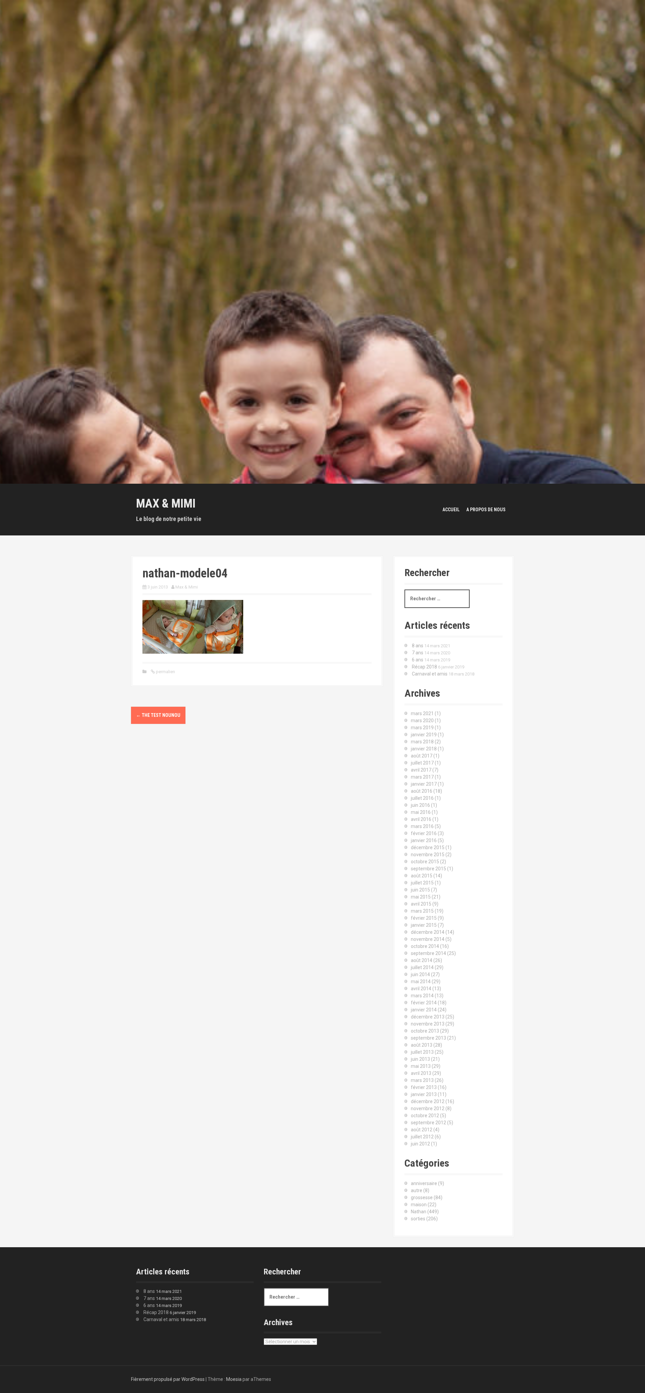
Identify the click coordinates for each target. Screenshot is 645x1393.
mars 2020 (422, 720)
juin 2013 (420, 1059)
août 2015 (421, 875)
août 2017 (421, 755)
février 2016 (424, 833)
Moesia (234, 1379)
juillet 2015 (422, 882)
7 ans (417, 652)
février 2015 (424, 918)
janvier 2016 (424, 840)
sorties (418, 1218)
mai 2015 (421, 897)
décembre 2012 (427, 1101)
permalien (165, 671)
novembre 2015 (427, 854)
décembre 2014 (427, 932)
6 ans (417, 659)
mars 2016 (422, 826)
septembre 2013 (428, 1038)
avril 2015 (421, 904)
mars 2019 (422, 727)
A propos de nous (486, 509)
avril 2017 (421, 770)
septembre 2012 (428, 1122)
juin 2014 (420, 974)
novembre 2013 (427, 1024)
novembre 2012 (427, 1108)
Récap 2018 (424, 666)
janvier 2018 (424, 748)
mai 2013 (421, 1066)
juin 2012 (420, 1143)
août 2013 (421, 1045)
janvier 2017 (424, 784)
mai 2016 (421, 812)
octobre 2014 (425, 946)
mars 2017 (422, 777)
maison (419, 1204)
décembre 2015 (427, 847)
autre (416, 1190)
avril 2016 (421, 819)
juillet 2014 (422, 967)
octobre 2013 (425, 1031)
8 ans (417, 645)
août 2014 (421, 960)
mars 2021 (422, 713)
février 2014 (424, 1002)
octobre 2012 (425, 1115)
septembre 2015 (428, 868)
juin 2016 (420, 805)
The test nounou (158, 715)
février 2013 (424, 1087)
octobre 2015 (425, 861)
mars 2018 (422, 741)
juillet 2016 (422, 798)
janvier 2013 (424, 1094)
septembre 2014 (428, 953)
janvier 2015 (424, 925)
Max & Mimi (166, 503)
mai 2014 (421, 981)
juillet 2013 (422, 1052)
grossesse (422, 1197)
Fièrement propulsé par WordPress (168, 1379)
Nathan (418, 1211)
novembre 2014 (427, 939)
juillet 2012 (422, 1136)
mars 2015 (422, 911)
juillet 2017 (422, 763)
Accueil (451, 509)
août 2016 (421, 791)
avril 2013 (421, 1073)
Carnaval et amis (429, 674)
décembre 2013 (427, 1016)
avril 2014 (421, 988)
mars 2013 (422, 1080)
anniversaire (424, 1183)
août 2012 (421, 1129)
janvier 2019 (424, 734)
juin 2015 (420, 890)
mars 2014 (422, 995)
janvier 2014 (424, 1009)
